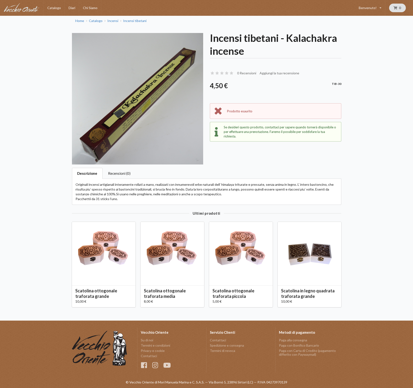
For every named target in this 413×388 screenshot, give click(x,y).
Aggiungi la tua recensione (279, 73)
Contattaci (149, 356)
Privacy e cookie (153, 351)
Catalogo (54, 8)
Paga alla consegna (293, 340)
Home (79, 20)
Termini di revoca (222, 351)
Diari (72, 8)
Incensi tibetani (135, 20)
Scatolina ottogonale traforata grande (96, 293)
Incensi (112, 20)
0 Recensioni (246, 73)
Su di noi (147, 340)
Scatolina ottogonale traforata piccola (233, 293)
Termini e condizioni (155, 345)
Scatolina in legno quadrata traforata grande (308, 293)
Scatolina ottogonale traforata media (165, 293)
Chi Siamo (90, 8)
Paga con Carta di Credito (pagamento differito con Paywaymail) (307, 352)
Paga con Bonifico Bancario (299, 345)
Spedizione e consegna (227, 345)
